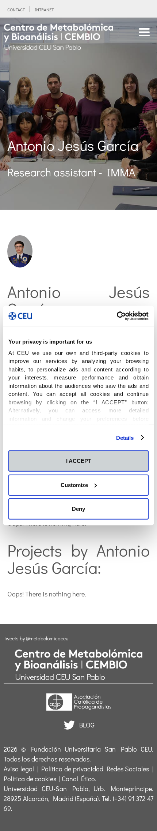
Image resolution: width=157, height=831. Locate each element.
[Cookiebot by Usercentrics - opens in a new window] (117, 316)
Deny (78, 509)
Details (125, 437)
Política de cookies (30, 778)
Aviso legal (19, 768)
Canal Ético (78, 778)
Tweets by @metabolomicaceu (36, 638)
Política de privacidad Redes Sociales (95, 768)
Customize (74, 485)
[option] (78, 114)
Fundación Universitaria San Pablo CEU (91, 749)
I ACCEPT (78, 461)
